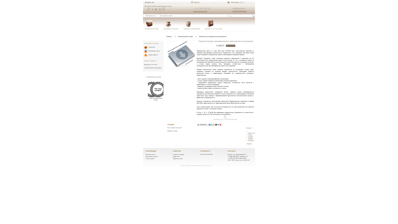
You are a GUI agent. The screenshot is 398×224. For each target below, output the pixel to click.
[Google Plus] (220, 124)
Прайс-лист (150, 2)
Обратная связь (178, 158)
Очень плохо (252, 133)
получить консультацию (239, 11)
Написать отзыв (172, 131)
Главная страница (178, 154)
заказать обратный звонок (200, 11)
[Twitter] (212, 124)
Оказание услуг (150, 15)
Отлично (251, 140)
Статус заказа (150, 158)
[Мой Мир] (216, 124)
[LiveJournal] (218, 124)
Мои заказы (235, 2)
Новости (196, 2)
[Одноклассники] (214, 124)
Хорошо (250, 138)
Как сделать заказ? (166, 15)
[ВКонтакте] (210, 124)
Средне (250, 137)
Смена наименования (155, 98)
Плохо (250, 135)
